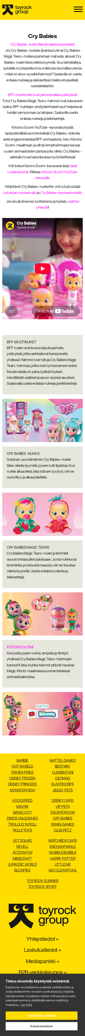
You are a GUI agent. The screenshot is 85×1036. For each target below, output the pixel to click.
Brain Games (62, 825)
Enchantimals (63, 847)
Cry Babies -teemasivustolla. (61, 193)
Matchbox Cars (63, 841)
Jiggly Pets (63, 790)
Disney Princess (22, 784)
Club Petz (63, 830)
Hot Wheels (22, 767)
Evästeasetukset (41, 1026)
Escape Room (63, 813)
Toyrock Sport (42, 887)
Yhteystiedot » (42, 939)
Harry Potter (62, 859)
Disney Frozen (22, 778)
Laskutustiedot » (42, 950)
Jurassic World (22, 865)
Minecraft (22, 859)
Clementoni (62, 773)
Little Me (63, 865)
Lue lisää (26, 1005)
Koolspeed (22, 801)
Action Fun (22, 853)
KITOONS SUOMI (20, 647)
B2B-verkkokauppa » (43, 972)
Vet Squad (22, 841)
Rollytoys (22, 830)
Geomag (62, 778)
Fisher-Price (22, 773)
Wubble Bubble (62, 853)
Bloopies (22, 870)
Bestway (62, 767)
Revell (22, 847)
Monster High (22, 790)
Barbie (22, 761)
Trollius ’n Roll (22, 825)
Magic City (22, 813)
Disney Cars (62, 801)
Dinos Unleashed (22, 818)
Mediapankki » (42, 961)
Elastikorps (62, 784)
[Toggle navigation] (78, 10)
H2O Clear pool (63, 870)
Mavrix (22, 807)
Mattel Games (62, 761)
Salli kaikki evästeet (41, 1015)
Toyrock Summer (42, 881)
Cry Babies (62, 818)
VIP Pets (63, 807)
